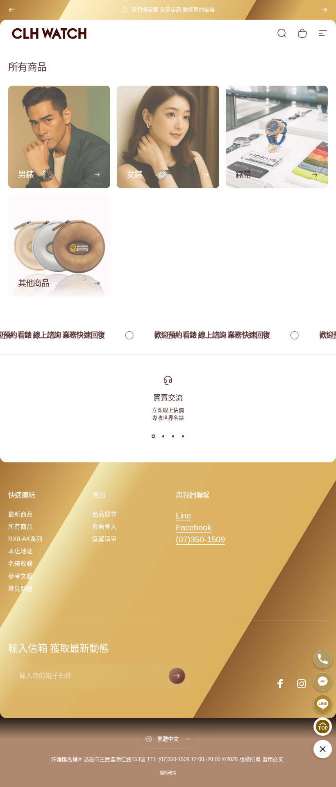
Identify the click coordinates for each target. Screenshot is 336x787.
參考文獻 (20, 576)
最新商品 (20, 514)
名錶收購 (20, 563)
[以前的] (11, 10)
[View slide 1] (153, 436)
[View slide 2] (163, 436)
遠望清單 (104, 539)
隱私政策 (168, 773)
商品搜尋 (104, 514)
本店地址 (20, 551)
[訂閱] (177, 676)
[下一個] (325, 10)
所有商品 (20, 526)
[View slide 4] (183, 436)
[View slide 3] (173, 436)
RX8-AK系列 (25, 539)
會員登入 (104, 526)
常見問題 (20, 588)
